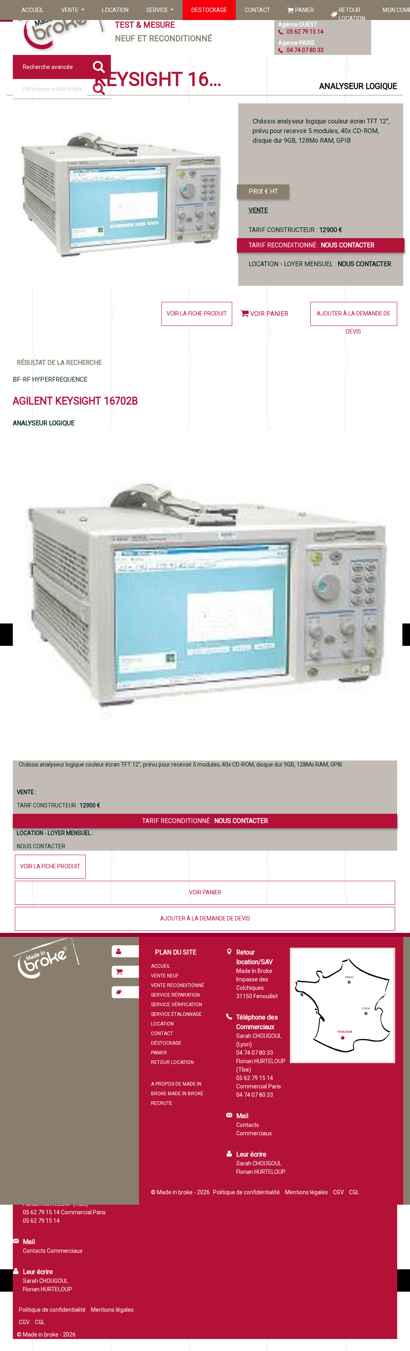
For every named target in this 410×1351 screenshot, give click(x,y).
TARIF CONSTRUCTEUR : (295, 230)
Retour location (352, 14)
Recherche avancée (48, 67)
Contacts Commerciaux (52, 1251)
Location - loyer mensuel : (320, 264)
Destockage (209, 10)
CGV (338, 1192)
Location (115, 10)
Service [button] (157, 10)
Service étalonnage (176, 1014)
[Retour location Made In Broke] (125, 992)
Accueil (33, 10)
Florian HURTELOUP (260, 1172)
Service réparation (175, 995)
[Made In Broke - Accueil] (61, 27)
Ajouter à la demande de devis (353, 318)
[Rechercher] (99, 89)
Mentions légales (306, 1192)
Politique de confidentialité (246, 1192)
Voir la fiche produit (197, 313)
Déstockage (166, 1043)
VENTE (258, 210)
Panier (304, 10)
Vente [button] (70, 10)
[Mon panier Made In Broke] (125, 972)
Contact (257, 10)
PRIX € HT (263, 191)
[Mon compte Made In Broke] (125, 951)
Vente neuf (165, 976)
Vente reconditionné (177, 985)
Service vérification (176, 1004)
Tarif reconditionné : (311, 245)
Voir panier (269, 314)
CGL (354, 1192)
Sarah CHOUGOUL (258, 1163)
